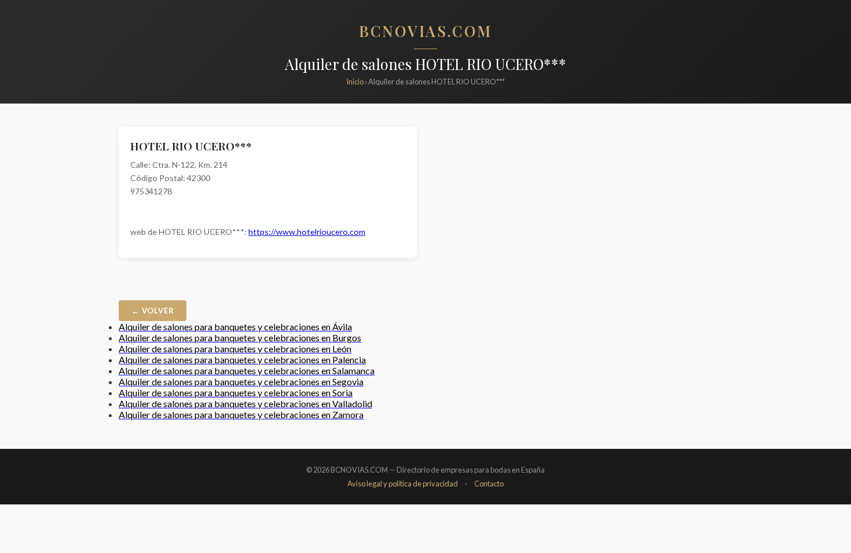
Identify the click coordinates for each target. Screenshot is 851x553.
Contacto (489, 483)
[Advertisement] (583, 208)
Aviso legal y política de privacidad (402, 483)
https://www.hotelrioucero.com (306, 232)
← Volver (152, 310)
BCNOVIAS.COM (425, 30)
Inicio (355, 81)
